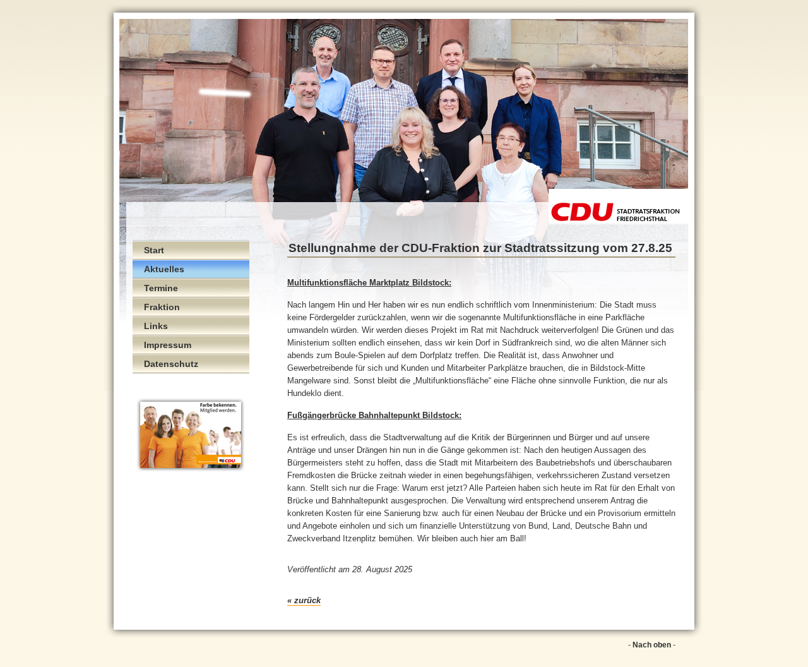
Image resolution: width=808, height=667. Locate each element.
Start (154, 250)
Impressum (167, 345)
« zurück (304, 600)
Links (156, 326)
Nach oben (652, 644)
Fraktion (162, 307)
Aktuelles (164, 269)
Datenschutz (171, 364)
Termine (161, 288)
